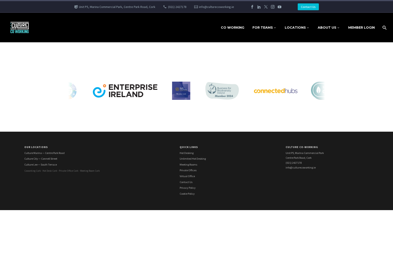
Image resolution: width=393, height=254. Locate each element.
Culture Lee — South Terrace (40, 164)
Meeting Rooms (188, 164)
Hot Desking (187, 153)
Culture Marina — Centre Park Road (44, 153)
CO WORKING (232, 27)
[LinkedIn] (259, 7)
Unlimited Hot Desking (193, 158)
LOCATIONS (295, 27)
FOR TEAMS (262, 27)
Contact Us (308, 7)
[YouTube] (279, 7)
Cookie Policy (187, 193)
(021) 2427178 (177, 7)
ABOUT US (327, 27)
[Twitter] (265, 7)
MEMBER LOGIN (361, 27)
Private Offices (188, 170)
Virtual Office (187, 176)
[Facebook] (252, 7)
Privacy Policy (188, 187)
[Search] (384, 27)
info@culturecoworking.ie (216, 7)
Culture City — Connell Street (40, 158)
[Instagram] (272, 7)
